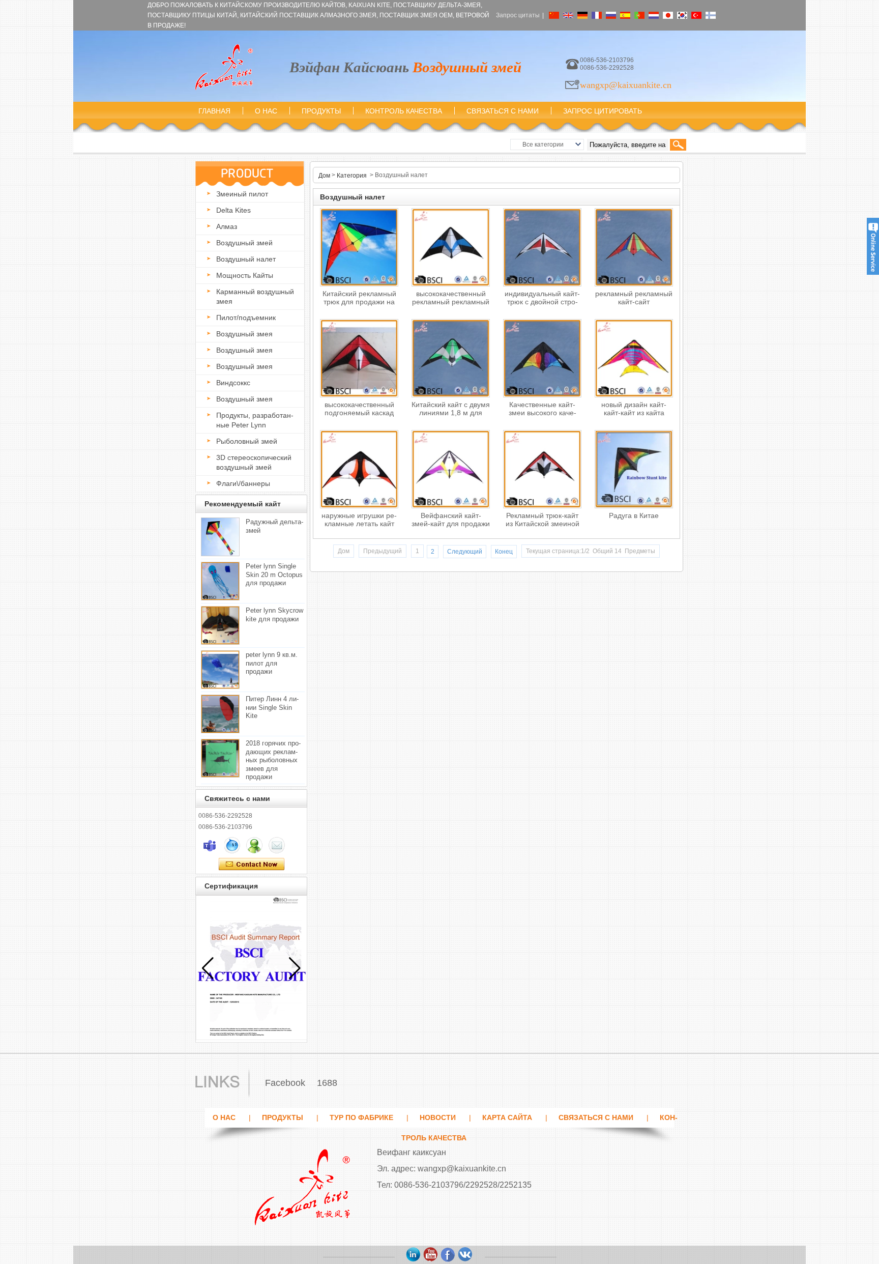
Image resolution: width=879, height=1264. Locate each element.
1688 (327, 1083)
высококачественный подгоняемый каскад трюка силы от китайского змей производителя (359, 410)
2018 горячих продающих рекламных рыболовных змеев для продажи (273, 760)
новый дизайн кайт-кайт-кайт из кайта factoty (633, 410)
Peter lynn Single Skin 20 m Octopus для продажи (274, 574)
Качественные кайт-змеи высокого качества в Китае (542, 410)
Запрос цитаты (518, 15)
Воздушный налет (246, 259)
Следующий (464, 551)
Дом (324, 175)
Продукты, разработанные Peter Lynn (255, 420)
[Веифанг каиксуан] (223, 67)
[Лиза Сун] (209, 845)
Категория (352, 175)
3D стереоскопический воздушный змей (253, 462)
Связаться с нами (502, 111)
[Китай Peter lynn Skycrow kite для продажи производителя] (220, 625)
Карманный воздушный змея (255, 296)
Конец (504, 551)
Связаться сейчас (251, 864)
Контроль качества (403, 111)
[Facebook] (448, 1255)
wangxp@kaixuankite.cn (625, 85)
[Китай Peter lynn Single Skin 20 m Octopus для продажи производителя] (220, 581)
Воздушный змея (244, 334)
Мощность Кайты (244, 275)
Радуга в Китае (634, 515)
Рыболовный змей (246, 441)
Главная (214, 111)
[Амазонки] (413, 1255)
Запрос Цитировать (602, 111)
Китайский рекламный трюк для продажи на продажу (359, 300)
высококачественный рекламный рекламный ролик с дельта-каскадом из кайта (450, 300)
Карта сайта (507, 1117)
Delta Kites (233, 210)
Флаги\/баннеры (243, 483)
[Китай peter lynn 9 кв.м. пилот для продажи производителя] (220, 669)
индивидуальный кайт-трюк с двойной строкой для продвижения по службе (542, 300)
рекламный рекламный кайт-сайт (633, 298)
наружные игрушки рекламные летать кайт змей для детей (359, 521)
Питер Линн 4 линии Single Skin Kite (272, 707)
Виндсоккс (233, 383)
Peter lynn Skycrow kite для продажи (274, 615)
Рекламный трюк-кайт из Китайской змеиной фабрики (542, 521)
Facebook (285, 1083)
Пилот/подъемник (246, 317)
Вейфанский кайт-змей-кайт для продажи (451, 519)
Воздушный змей (244, 243)
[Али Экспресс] (465, 1255)
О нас (266, 111)
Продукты (321, 111)
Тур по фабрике (361, 1117)
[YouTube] (431, 1255)
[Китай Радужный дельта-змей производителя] (220, 537)
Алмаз (226, 226)
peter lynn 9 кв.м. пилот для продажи (272, 663)
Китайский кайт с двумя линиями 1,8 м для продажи (451, 410)
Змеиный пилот (242, 194)
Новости (438, 1117)
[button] (295, 968)
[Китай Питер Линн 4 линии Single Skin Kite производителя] (220, 714)
